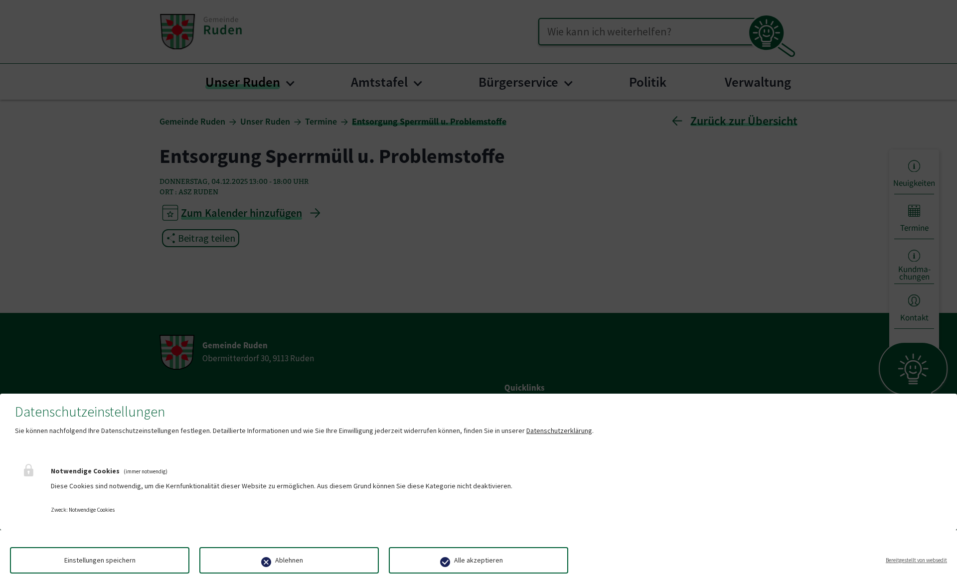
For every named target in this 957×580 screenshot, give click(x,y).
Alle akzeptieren (478, 560)
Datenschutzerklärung (559, 430)
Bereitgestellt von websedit (916, 560)
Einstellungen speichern (100, 560)
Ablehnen (289, 560)
